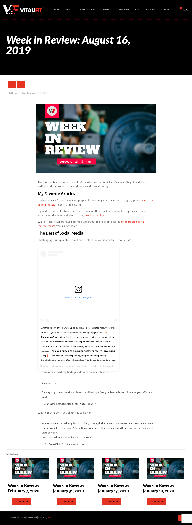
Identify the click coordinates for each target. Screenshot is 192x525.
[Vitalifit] (23, 9)
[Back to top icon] (181, 518)
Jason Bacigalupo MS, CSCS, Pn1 (35, 93)
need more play (94, 215)
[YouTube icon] (171, 517)
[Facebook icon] (164, 517)
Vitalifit (77, 366)
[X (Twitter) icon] (167, 517)
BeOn (50, 517)
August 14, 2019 (88, 404)
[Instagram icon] (174, 517)
